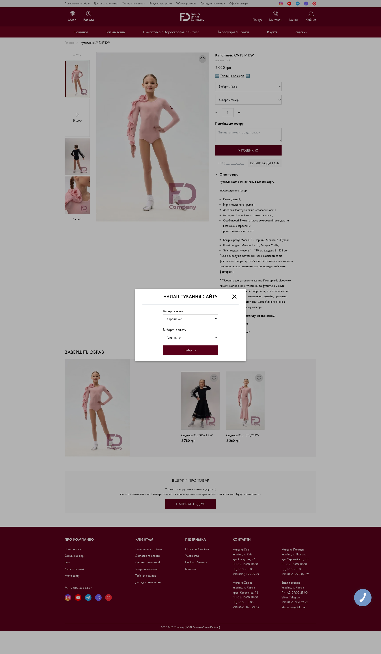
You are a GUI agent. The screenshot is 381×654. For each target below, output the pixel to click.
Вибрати (190, 350)
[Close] (234, 296)
